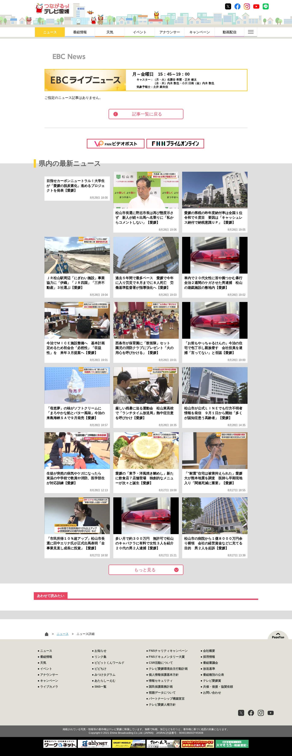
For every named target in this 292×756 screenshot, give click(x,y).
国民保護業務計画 (161, 686)
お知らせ (100, 650)
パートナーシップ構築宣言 (167, 698)
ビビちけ (100, 668)
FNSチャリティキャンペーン (168, 650)
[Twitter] (241, 713)
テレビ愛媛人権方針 (162, 704)
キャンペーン (199, 32)
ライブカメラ (49, 686)
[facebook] (251, 713)
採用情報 (209, 656)
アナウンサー (169, 32)
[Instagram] (261, 713)
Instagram (247, 6)
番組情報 (80, 32)
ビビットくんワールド (109, 662)
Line (266, 6)
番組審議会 (210, 662)
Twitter (228, 6)
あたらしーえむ (104, 680)
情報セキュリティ (161, 680)
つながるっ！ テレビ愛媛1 (52, 8)
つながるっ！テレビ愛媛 (146, 721)
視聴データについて (162, 692)
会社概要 (209, 650)
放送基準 (209, 668)
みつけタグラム (104, 674)
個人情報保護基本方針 (164, 674)
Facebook (237, 6)
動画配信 (229, 32)
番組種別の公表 (213, 674)
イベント (140, 32)
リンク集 (100, 656)
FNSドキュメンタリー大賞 (167, 656)
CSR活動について (161, 662)
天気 (109, 32)
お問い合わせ (212, 692)
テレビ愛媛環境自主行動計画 (168, 668)
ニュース (50, 32)
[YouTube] (270, 713)
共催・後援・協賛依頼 (218, 686)
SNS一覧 (100, 686)
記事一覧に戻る (147, 114)
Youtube (256, 6)
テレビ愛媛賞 (212, 680)
